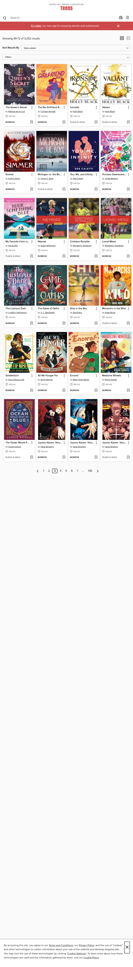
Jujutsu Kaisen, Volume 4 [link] (82, 442)
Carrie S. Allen (47, 178)
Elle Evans (77, 312)
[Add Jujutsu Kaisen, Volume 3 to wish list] (64, 457)
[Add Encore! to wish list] (96, 390)
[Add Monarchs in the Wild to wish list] (128, 323)
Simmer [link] (10, 174)
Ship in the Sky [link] (78, 308)
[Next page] (98, 471)
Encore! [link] (74, 375)
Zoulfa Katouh (14, 447)
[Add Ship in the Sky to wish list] (96, 323)
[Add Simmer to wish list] (32, 189)
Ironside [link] (74, 107)
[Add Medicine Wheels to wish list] (128, 390)
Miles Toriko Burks (81, 379)
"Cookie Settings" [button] (76, 953)
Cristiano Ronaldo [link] (80, 241)
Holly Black (78, 111)
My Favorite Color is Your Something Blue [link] (18, 241)
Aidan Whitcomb (48, 245)
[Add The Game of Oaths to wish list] (64, 323)
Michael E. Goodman (82, 245)
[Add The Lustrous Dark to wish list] (32, 323)
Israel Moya (110, 312)
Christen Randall (48, 111)
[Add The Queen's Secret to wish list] (32, 122)
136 (90, 471)
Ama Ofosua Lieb (16, 379)
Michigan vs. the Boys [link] (50, 174)
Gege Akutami (47, 447)
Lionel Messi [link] (109, 241)
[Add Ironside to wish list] (96, 122)
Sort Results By (10, 47)
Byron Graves (111, 379)
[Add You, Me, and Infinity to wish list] (96, 189)
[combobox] (59, 18)
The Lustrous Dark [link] (16, 308)
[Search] (4, 17)
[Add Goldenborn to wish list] (32, 390)
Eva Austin (13, 245)
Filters (8, 57)
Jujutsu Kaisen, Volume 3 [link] (50, 442)
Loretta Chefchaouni (17, 312)
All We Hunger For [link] (48, 375)
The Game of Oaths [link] (48, 308)
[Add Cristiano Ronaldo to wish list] (96, 256)
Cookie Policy (91, 957)
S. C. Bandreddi (47, 312)
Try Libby (36, 26)
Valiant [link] (106, 107)
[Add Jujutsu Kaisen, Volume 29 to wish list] (128, 457)
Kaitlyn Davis (14, 178)
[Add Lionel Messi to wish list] (128, 256)
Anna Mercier (47, 379)
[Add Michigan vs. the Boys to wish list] (64, 189)
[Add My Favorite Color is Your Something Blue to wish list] (32, 256)
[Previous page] (38, 471)
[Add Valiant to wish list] (128, 122)
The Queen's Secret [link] (16, 107)
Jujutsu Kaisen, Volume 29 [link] (114, 442)
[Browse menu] (128, 18)
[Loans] (121, 18)
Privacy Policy (86, 945)
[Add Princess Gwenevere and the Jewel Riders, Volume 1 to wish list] (128, 189)
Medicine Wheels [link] (111, 375)
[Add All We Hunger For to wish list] (64, 390)
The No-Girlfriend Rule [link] (50, 107)
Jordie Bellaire (111, 178)
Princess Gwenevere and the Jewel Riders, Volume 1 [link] (114, 174)
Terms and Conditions (61, 945)
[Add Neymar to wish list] (64, 256)
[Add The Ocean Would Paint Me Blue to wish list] (32, 457)
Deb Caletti (78, 178)
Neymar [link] (42, 241)
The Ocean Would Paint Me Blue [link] (18, 442)
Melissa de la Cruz (16, 111)
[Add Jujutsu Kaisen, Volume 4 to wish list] (96, 457)
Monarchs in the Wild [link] (114, 308)
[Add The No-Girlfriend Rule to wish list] (64, 122)
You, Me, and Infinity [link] (81, 174)
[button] (122, 39)
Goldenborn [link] (12, 375)
